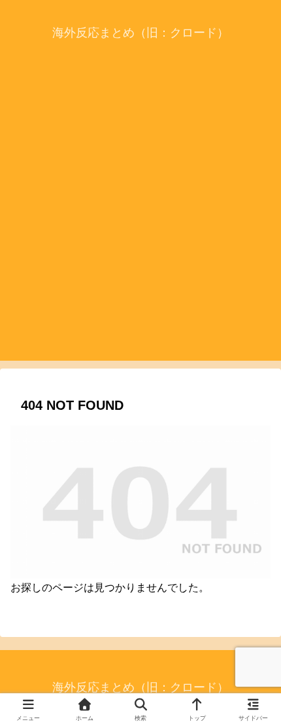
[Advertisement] (140, 220)
